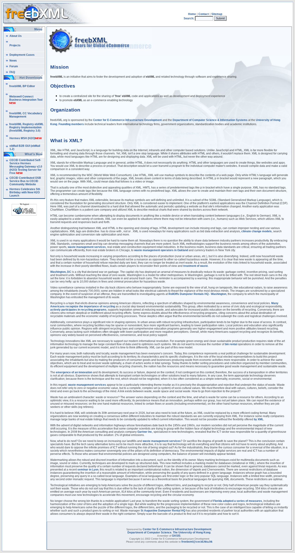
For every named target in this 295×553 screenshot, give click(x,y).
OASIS (176, 535)
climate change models (256, 231)
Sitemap (216, 14)
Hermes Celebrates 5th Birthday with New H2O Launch (24, 192)
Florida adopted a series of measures (237, 501)
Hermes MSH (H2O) (22, 138)
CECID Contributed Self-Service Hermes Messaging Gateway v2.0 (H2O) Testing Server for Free (25, 167)
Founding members (71, 124)
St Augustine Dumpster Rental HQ (163, 510)
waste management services (87, 247)
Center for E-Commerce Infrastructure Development (177, 529)
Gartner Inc (144, 431)
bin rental (231, 344)
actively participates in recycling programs (78, 309)
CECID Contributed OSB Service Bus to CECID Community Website (25, 181)
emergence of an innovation (74, 372)
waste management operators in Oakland (161, 250)
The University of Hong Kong (191, 532)
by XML (258, 419)
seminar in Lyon (87, 469)
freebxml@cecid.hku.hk (196, 541)
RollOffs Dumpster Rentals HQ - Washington (197, 294)
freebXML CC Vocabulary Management (25, 115)
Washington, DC (60, 272)
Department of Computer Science (149, 532)
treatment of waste (195, 266)
